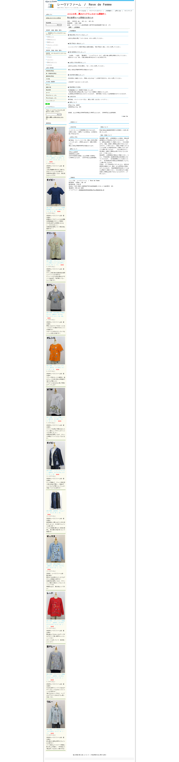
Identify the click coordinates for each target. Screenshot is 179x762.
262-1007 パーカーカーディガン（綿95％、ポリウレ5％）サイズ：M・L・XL (55, 472)
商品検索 (48, 22)
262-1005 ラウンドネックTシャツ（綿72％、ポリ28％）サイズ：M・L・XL (55, 367)
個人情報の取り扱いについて (81, 755)
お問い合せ (118, 10)
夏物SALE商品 (50, 76)
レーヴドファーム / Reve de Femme (84, 4)
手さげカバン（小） (51, 95)
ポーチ (48, 92)
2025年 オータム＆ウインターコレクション (56, 54)
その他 (48, 79)
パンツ (49, 47)
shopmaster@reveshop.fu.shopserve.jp (91, 190)
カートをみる (82, 10)
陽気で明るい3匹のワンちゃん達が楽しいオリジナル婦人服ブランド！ (77, 7)
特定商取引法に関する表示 (98, 755)
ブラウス (49, 65)
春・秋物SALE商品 (51, 73)
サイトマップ (128, 10)
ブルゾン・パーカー (52, 45)
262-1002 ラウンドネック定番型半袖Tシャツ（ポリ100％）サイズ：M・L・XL (55, 209)
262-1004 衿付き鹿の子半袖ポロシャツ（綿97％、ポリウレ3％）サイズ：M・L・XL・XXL (55, 314)
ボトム (48, 84)
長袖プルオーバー (52, 62)
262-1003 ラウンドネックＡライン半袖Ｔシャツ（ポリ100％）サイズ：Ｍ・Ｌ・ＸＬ (55, 262)
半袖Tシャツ (50, 36)
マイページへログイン (95, 10)
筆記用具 (48, 90)
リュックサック (50, 100)
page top (125, 116)
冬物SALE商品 (50, 71)
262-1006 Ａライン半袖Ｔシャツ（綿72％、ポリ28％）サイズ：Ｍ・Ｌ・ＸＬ (55, 419)
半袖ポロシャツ (51, 39)
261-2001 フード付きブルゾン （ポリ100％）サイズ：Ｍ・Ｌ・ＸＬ (56, 731)
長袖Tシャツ (50, 42)
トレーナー (50, 59)
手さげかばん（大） (51, 98)
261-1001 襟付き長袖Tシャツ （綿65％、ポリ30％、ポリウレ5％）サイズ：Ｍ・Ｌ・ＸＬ (55, 565)
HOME (70, 27)
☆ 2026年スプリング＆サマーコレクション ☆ (56, 33)
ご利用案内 (108, 10)
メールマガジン (50, 106)
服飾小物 (48, 87)
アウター (49, 57)
